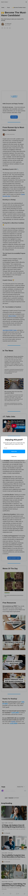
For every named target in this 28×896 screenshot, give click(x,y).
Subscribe (14, 451)
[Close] (25, 438)
